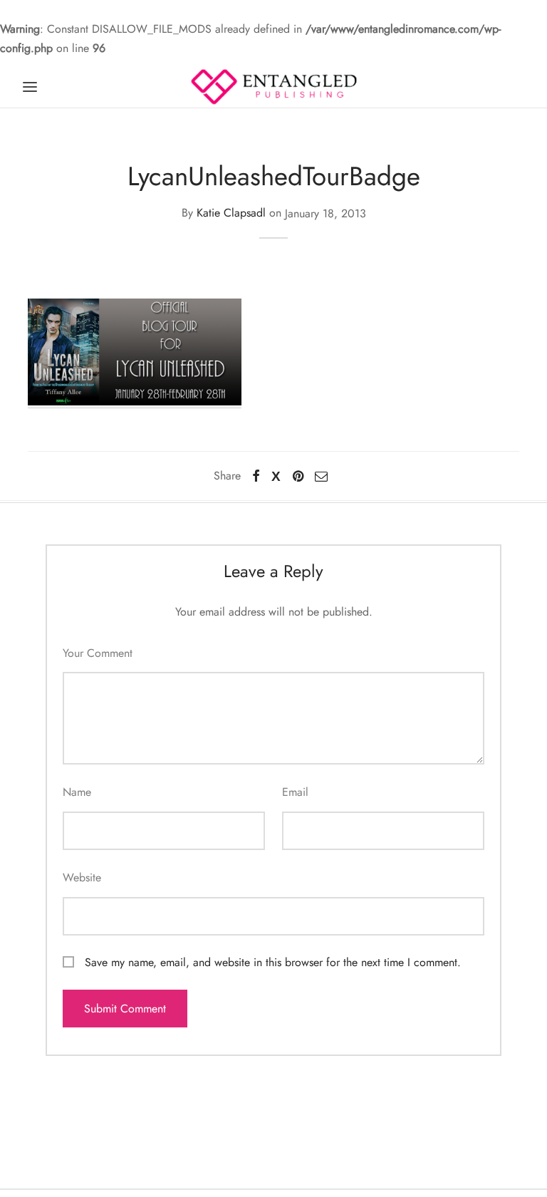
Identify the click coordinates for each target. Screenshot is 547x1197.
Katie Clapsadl (231, 213)
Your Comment (97, 653)
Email (295, 792)
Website (82, 877)
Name (77, 792)
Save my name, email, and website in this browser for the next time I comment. (273, 962)
